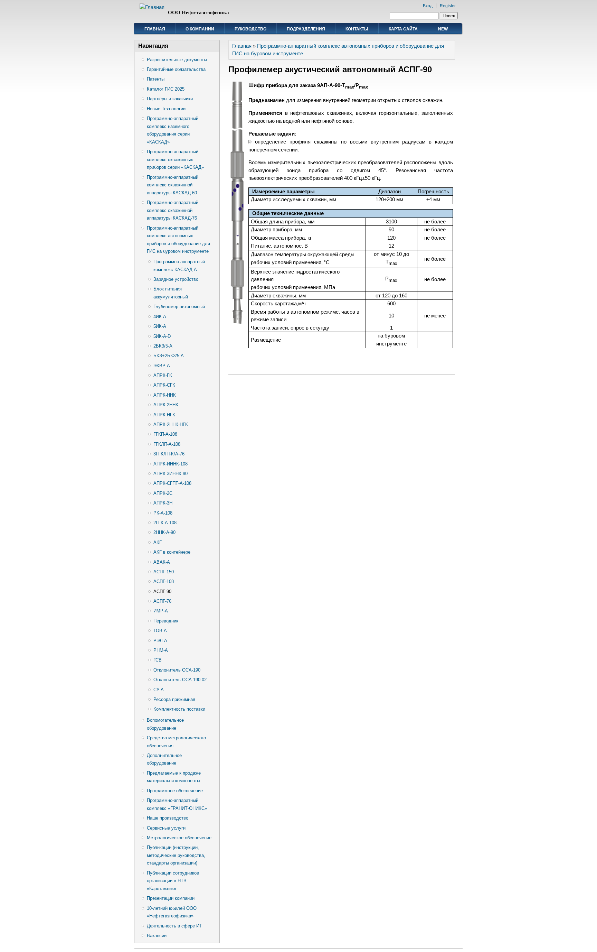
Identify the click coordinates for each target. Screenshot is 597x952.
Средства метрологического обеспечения (176, 741)
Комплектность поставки (179, 709)
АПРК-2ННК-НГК (170, 424)
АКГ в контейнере (171, 552)
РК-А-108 (162, 513)
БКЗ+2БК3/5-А (168, 355)
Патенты (155, 79)
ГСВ (157, 660)
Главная (154, 29)
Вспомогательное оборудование (165, 724)
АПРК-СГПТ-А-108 (172, 483)
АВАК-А (161, 562)
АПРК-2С (162, 493)
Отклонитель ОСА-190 (176, 670)
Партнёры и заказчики (170, 98)
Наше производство (167, 818)
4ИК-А (159, 316)
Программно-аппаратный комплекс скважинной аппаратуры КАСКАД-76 (172, 210)
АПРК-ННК (164, 395)
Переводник (165, 620)
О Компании (200, 29)
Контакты (356, 29)
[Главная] (152, 7)
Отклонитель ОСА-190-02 (180, 679)
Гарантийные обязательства (176, 69)
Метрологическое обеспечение (179, 837)
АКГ (157, 542)
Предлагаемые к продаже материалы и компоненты (174, 777)
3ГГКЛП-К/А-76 (168, 453)
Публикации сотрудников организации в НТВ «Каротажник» (173, 880)
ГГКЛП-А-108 (166, 444)
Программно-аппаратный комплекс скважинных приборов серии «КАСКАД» (175, 159)
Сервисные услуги (166, 828)
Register (448, 5)
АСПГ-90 (162, 591)
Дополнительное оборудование (164, 759)
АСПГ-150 (163, 571)
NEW (443, 29)
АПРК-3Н (162, 503)
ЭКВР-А (161, 365)
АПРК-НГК (164, 414)
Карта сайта (403, 29)
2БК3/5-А (162, 346)
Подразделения (306, 29)
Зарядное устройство (175, 279)
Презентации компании (171, 898)
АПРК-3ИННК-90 (170, 473)
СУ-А (158, 689)
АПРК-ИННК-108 (170, 463)
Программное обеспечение (175, 790)
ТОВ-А (160, 630)
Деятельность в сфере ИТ (174, 925)
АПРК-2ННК (165, 404)
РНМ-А (160, 650)
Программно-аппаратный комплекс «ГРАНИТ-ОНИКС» (177, 804)
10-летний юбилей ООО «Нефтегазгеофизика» (172, 912)
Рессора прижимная (174, 699)
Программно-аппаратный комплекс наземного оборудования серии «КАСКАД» (172, 130)
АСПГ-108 (163, 581)
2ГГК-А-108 (165, 522)
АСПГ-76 (162, 601)
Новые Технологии (166, 108)
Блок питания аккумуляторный (170, 292)
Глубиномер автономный (179, 306)
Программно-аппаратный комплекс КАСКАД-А (179, 265)
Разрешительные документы (177, 59)
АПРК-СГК (164, 385)
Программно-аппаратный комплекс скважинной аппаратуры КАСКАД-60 (172, 185)
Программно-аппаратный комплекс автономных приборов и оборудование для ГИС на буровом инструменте (178, 239)
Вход (428, 5)
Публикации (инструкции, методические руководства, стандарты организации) (176, 855)
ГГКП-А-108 (165, 434)
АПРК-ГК (162, 375)
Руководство (250, 29)
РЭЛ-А (160, 640)
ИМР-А (160, 610)
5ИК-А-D (162, 336)
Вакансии (157, 935)
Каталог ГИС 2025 (165, 89)
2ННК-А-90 (164, 532)
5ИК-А (159, 326)
